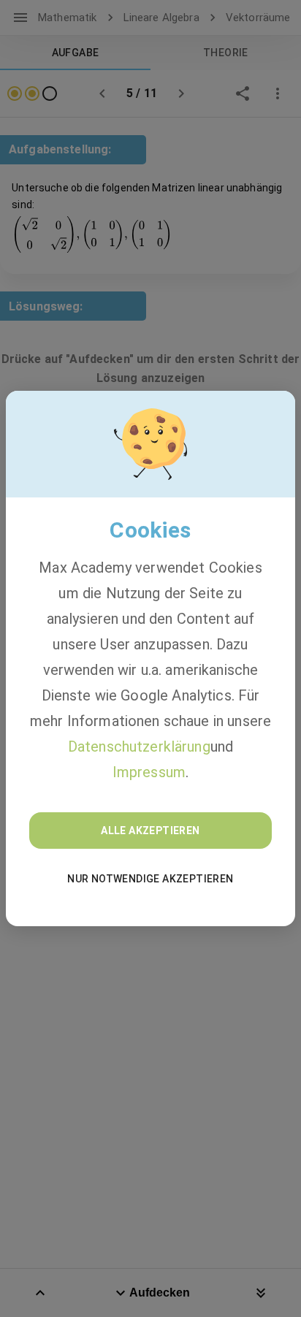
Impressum (149, 772)
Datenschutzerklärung (139, 746)
